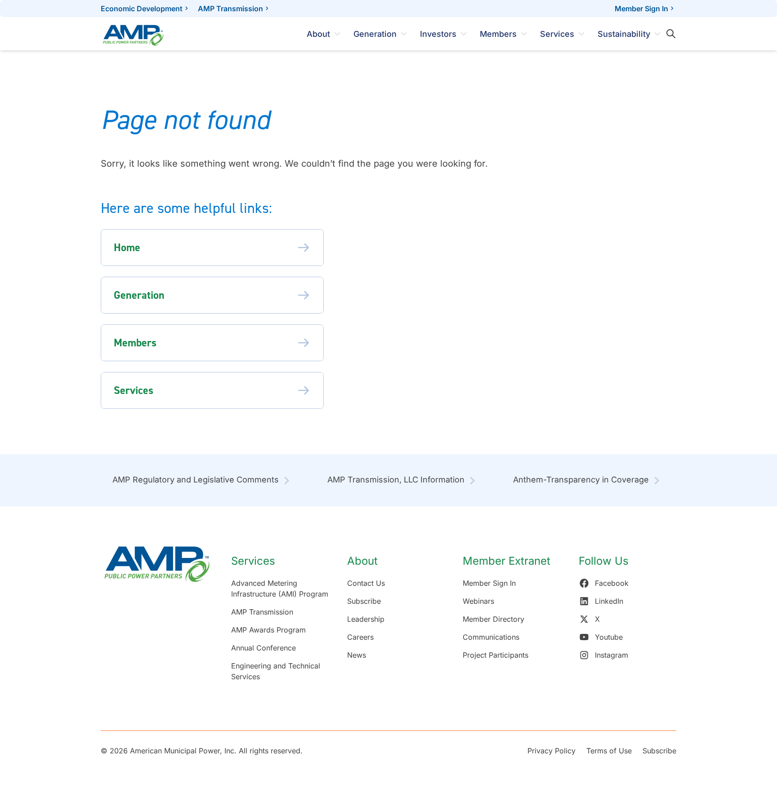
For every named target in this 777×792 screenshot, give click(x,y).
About (318, 34)
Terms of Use (609, 750)
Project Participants (495, 654)
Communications (491, 637)
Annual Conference (263, 647)
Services (557, 34)
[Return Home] (157, 618)
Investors (438, 34)
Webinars (478, 601)
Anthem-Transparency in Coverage (581, 479)
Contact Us (366, 583)
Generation (375, 34)
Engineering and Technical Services (275, 671)
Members (498, 34)
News (356, 654)
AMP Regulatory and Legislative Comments (195, 479)
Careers (360, 637)
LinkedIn (609, 601)
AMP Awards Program (268, 629)
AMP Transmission (230, 8)
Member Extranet (506, 560)
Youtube (609, 637)
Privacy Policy (551, 750)
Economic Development (142, 8)
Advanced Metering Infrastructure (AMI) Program (279, 588)
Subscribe (364, 601)
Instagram (611, 654)
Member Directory (493, 619)
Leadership (365, 619)
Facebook (612, 583)
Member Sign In (641, 8)
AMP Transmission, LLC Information (395, 479)
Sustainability (624, 34)
